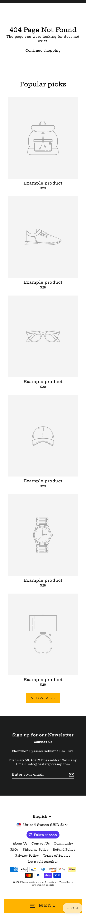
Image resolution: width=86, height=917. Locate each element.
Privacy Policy (27, 855)
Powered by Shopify (43, 885)
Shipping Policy (36, 849)
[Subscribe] (71, 774)
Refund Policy (64, 849)
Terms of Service (57, 855)
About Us (20, 843)
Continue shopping (43, 50)
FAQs (14, 849)
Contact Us (41, 843)
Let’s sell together (43, 861)
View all (43, 698)
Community (63, 843)
